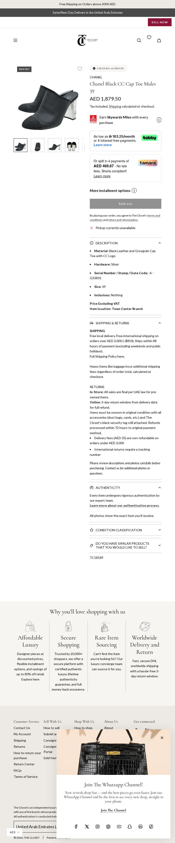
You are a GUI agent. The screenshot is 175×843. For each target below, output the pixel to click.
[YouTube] (119, 827)
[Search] (139, 40)
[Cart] (159, 40)
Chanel (96, 77)
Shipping (115, 106)
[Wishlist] (149, 37)
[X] (87, 827)
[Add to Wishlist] (79, 68)
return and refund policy (122, 220)
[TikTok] (151, 827)
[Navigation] (15, 40)
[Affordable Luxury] (30, 656)
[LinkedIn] (140, 827)
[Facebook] (76, 827)
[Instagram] (98, 827)
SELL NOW (160, 22)
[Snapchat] (130, 827)
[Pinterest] (108, 827)
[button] (17, 99)
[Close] (162, 738)
